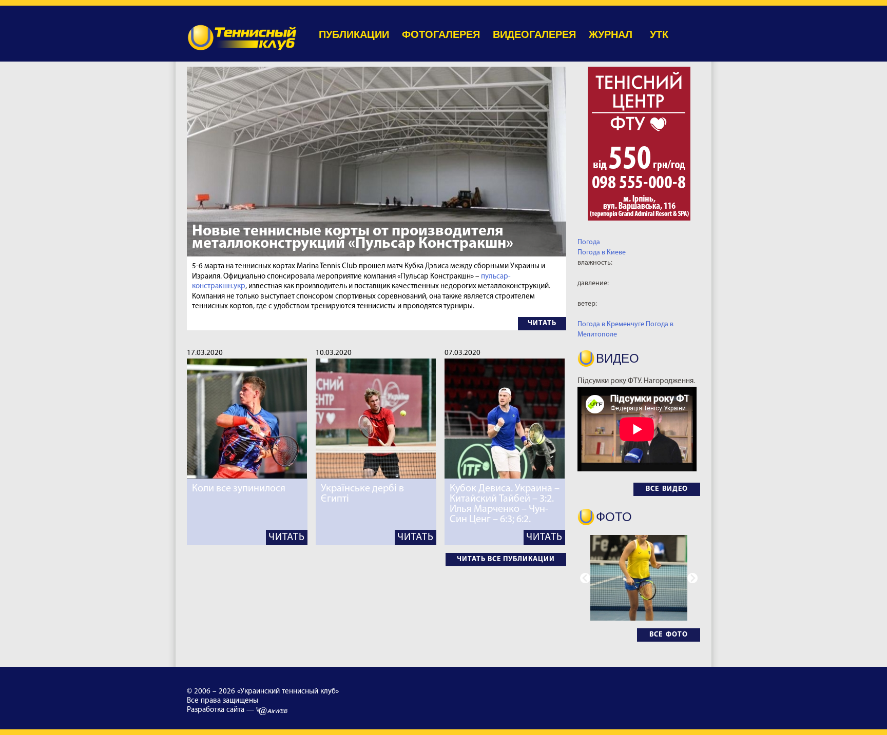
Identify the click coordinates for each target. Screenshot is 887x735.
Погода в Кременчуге (610, 324)
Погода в (601, 252)
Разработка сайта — (221, 710)
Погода (588, 242)
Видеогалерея (534, 34)
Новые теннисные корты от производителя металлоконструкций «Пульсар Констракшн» (352, 238)
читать (542, 323)
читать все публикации (506, 559)
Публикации (354, 34)
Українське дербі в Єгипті (362, 494)
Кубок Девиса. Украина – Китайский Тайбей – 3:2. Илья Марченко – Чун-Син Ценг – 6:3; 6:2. (505, 504)
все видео (667, 489)
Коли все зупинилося (238, 489)
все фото (668, 635)
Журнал (610, 34)
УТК (659, 34)
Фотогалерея (441, 34)
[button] (692, 578)
